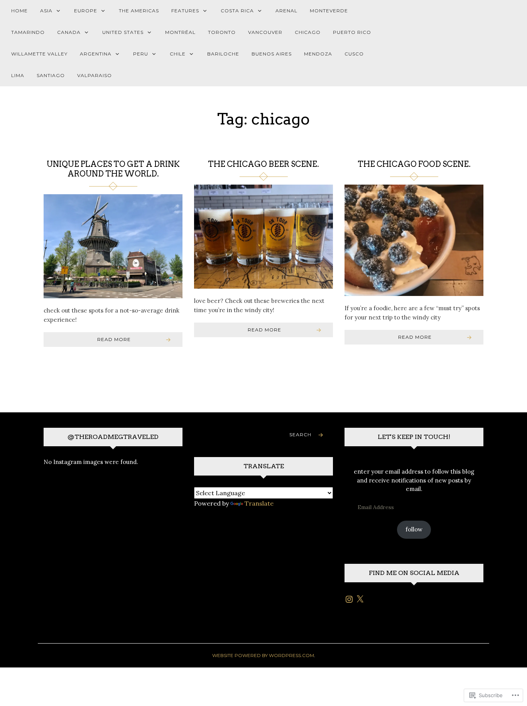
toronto (222, 32)
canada (69, 32)
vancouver (265, 32)
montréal (180, 32)
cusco (354, 54)
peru (140, 54)
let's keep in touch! (414, 436)
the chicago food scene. (414, 164)
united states (123, 32)
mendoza (318, 54)
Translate (259, 503)
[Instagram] (349, 599)
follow (413, 529)
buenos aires (272, 54)
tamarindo (28, 32)
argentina (95, 54)
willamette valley (39, 54)
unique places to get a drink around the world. (113, 169)
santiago (51, 75)
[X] (360, 599)
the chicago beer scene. (263, 164)
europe (85, 10)
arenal (286, 10)
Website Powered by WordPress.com (263, 655)
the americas (139, 10)
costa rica (237, 10)
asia (46, 10)
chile (178, 54)
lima (17, 75)
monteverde (329, 10)
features (185, 10)
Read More (114, 339)
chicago (308, 32)
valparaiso (94, 75)
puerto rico (352, 32)
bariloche (223, 54)
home (19, 10)
